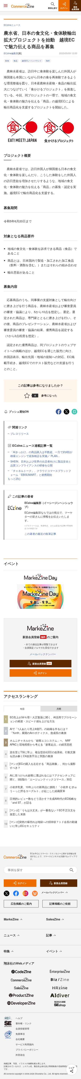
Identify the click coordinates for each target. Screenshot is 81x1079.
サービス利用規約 (25, 1044)
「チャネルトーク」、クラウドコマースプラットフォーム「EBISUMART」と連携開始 (40, 473)
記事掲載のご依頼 (59, 903)
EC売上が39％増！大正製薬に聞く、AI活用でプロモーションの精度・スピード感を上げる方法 (43, 719)
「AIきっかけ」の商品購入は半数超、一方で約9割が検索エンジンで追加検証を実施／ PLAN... (41, 454)
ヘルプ (19, 1018)
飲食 (7, 60)
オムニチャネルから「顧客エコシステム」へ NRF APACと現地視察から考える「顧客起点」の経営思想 (41, 742)
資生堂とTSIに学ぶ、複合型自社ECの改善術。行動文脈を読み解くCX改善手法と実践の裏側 (43, 754)
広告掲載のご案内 (21, 903)
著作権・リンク (23, 1023)
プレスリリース (19, 433)
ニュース (10, 935)
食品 (15, 60)
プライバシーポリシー (27, 1049)
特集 (7, 951)
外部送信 (20, 1054)
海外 (48, 60)
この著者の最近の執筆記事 (40, 534)
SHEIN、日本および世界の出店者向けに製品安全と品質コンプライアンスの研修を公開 (40, 463)
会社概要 (20, 1039)
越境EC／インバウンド (31, 60)
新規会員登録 (41, 663)
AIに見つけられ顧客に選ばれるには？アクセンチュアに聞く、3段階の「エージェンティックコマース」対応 (43, 777)
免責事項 (20, 1033)
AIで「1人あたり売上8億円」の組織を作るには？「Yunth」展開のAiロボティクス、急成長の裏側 (39, 731)
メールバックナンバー (43, 654)
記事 (49, 935)
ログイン (42, 673)
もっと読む (14, 478)
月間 (59, 708)
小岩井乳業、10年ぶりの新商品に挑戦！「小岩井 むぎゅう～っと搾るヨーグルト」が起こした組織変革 (43, 789)
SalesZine (53, 919)
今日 (22, 708)
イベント (52, 951)
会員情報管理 (22, 1028)
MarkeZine (11, 919)
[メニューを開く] (5, 5)
